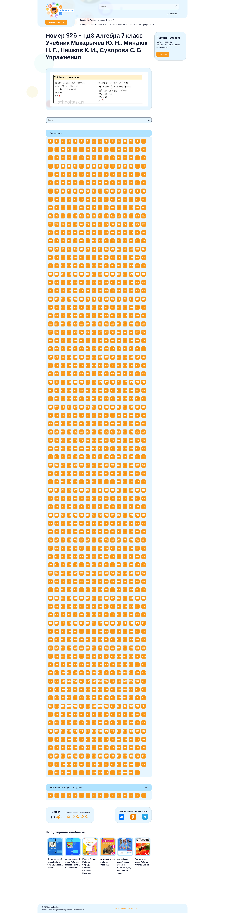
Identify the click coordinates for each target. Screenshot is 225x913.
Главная (84, 20)
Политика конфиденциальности (125, 908)
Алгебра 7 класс (105, 20)
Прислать (163, 54)
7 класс (93, 20)
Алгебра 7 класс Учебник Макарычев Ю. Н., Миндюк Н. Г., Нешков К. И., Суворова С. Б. (117, 24)
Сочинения (172, 13)
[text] (86, 816)
